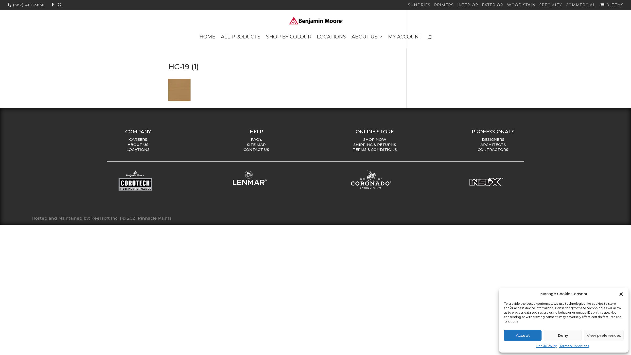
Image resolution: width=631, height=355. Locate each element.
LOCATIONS (138, 149)
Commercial (580, 5)
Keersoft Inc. (105, 218)
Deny (563, 335)
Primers (444, 5)
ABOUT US (138, 144)
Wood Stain (521, 5)
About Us (364, 37)
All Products (241, 37)
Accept (523, 335)
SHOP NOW (374, 139)
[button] (621, 294)
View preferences (604, 335)
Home (207, 37)
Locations (331, 37)
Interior (467, 5)
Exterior (492, 5)
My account (405, 37)
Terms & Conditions (574, 346)
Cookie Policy (546, 346)
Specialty (550, 5)
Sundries (419, 5)
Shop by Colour (288, 37)
